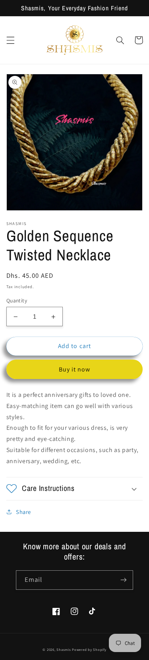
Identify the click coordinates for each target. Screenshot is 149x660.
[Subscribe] (123, 580)
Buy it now (75, 369)
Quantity (16, 300)
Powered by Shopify (89, 649)
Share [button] (23, 512)
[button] (10, 40)
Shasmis (63, 649)
